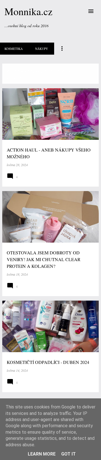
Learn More (42, 454)
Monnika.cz (28, 11)
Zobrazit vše (18, 78)
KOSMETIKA (13, 49)
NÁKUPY (41, 49)
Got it (68, 454)
